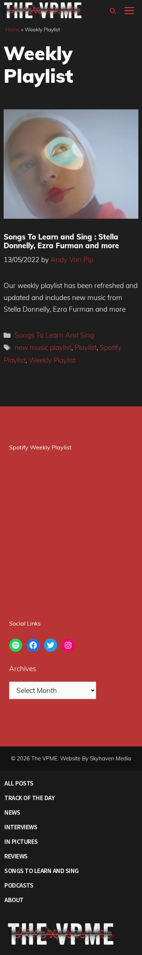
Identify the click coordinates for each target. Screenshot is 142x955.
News (12, 812)
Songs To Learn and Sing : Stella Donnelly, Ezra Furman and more (61, 241)
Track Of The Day (29, 798)
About (14, 900)
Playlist (85, 347)
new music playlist (43, 347)
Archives (22, 668)
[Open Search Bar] (113, 11)
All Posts (18, 783)
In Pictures (21, 841)
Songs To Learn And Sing (54, 335)
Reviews (16, 856)
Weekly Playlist (52, 360)
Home (12, 29)
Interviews (20, 827)
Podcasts (18, 885)
